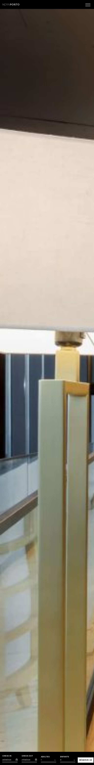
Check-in (6, 756)
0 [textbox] (60, 760)
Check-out (27, 756)
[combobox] (48, 760)
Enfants (64, 757)
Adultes (45, 757)
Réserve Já (85, 760)
